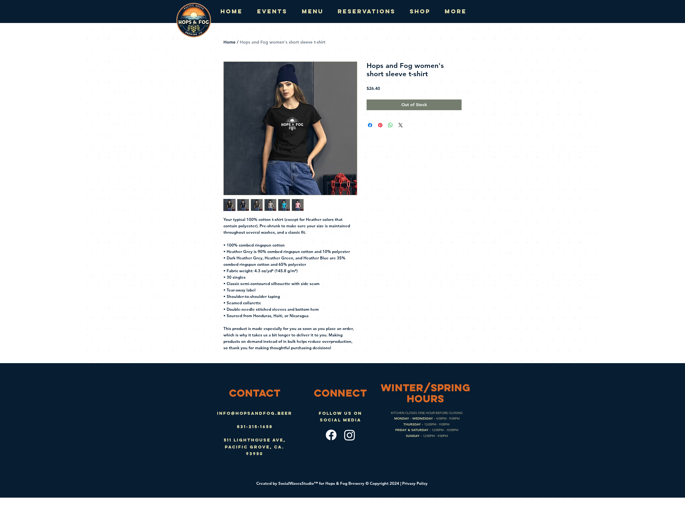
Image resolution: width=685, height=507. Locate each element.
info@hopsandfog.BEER (254, 413)
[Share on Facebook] (370, 125)
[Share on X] (400, 125)
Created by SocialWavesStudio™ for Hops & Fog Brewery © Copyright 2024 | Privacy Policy (342, 483)
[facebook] (331, 435)
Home (229, 42)
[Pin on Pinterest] (380, 125)
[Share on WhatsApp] (390, 125)
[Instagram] (349, 435)
